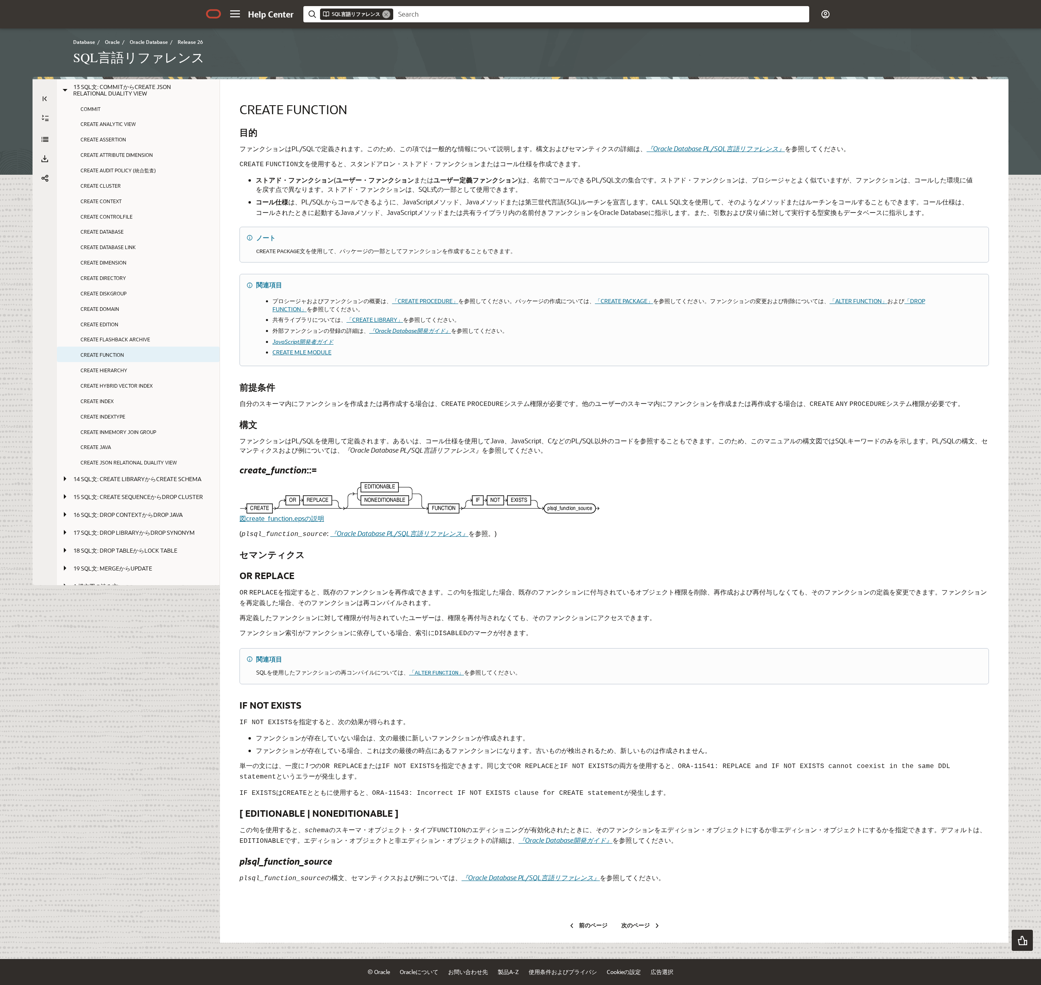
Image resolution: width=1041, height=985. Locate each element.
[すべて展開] (45, 118)
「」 (436, 672)
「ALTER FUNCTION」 (858, 300)
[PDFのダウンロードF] (44, 159)
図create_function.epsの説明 (282, 518)
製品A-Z (508, 971)
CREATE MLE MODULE (301, 352)
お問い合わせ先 (468, 971)
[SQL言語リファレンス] (44, 139)
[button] (235, 14)
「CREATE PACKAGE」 (624, 300)
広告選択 (662, 971)
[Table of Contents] (44, 98)
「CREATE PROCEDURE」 (425, 300)
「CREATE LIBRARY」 (374, 319)
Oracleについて (419, 971)
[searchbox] (601, 14)
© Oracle (379, 971)
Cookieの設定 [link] (624, 971)
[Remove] (386, 14)
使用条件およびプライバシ (563, 971)
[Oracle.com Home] (213, 13)
